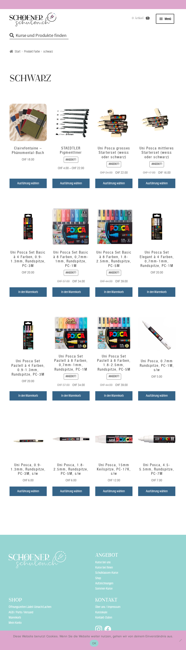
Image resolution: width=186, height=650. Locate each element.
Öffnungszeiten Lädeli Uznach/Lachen (30, 607)
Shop (98, 578)
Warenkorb (15, 617)
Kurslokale (101, 612)
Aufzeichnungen (104, 583)
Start (17, 51)
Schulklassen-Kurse (106, 572)
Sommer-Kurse (104, 588)
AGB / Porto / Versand (21, 612)
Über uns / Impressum (107, 607)
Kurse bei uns (103, 562)
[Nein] (180, 640)
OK (94, 643)
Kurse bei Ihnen (104, 567)
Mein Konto (15, 622)
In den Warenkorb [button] (28, 292)
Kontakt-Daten (103, 617)
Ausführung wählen (28, 183)
